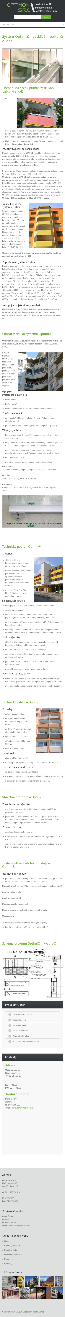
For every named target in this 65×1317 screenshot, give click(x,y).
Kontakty (8, 1263)
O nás (7, 1241)
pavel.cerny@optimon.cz (22, 1108)
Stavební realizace (20, 1031)
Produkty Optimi (11, 1250)
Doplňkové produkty (13, 1254)
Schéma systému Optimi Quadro (26, 1042)
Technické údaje (19, 1025)
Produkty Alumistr (12, 1246)
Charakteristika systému (22, 1015)
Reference (8, 1259)
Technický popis (19, 1020)
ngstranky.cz (38, 1312)
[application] (32, 66)
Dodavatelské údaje (21, 1036)
